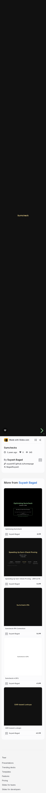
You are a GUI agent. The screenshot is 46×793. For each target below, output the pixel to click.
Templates (6, 772)
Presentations (8, 763)
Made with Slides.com (19, 440)
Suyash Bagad (15, 459)
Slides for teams (9, 785)
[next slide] (41, 430)
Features (5, 776)
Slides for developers (11, 789)
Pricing (5, 780)
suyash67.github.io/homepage (20, 464)
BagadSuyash (13, 467)
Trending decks (8, 767)
